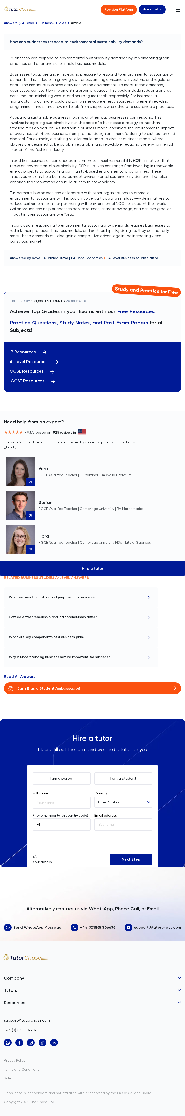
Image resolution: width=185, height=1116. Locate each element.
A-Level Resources (29, 361)
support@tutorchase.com (157, 927)
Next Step (131, 859)
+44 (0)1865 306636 (97, 927)
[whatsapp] (8, 1042)
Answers (10, 23)
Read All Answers (19, 677)
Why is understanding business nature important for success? (59, 657)
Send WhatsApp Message (37, 927)
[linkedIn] (54, 1042)
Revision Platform (119, 9)
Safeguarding (15, 1078)
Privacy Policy (14, 1060)
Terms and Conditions (21, 1069)
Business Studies (52, 23)
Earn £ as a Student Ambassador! (48, 688)
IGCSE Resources (27, 380)
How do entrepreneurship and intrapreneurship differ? (53, 617)
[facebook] (19, 1042)
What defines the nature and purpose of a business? (52, 597)
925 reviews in (64, 432)
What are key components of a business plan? (47, 637)
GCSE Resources (27, 371)
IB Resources (23, 352)
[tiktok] (42, 1042)
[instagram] (31, 1042)
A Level (28, 23)
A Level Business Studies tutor (133, 258)
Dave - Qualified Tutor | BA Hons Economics (67, 258)
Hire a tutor (152, 9)
